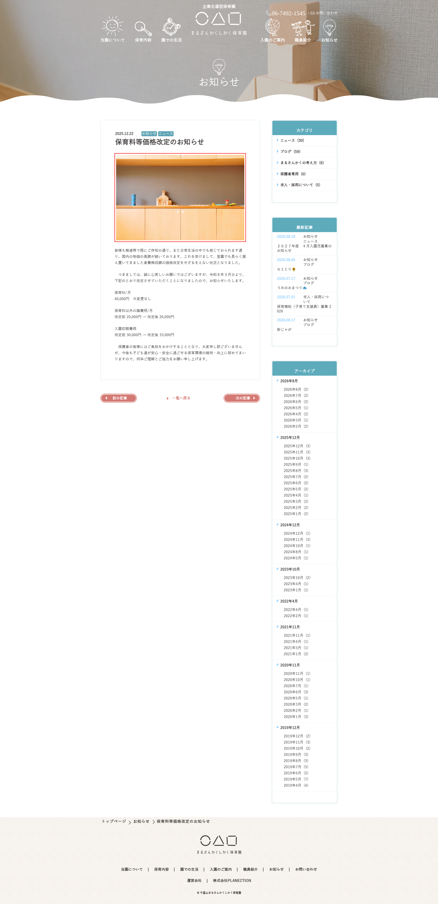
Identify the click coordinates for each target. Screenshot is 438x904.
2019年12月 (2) (297, 736)
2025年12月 (290, 438)
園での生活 (171, 40)
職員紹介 (303, 40)
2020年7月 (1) (296, 686)
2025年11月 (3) (297, 452)
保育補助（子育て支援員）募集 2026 (304, 309)
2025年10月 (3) (297, 458)
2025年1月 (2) (296, 514)
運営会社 (194, 881)
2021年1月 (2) (296, 654)
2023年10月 (290, 569)
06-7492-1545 (288, 13)
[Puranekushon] (219, 23)
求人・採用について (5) (300, 185)
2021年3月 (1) (296, 648)
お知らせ (329, 40)
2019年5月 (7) (296, 779)
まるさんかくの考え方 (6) (302, 163)
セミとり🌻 (286, 269)
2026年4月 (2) (296, 414)
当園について (112, 40)
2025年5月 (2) (296, 489)
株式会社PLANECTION (232, 881)
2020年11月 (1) (297, 674)
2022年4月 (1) (296, 610)
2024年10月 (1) (297, 546)
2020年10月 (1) (297, 680)
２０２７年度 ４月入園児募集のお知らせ (304, 248)
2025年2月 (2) (296, 508)
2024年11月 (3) (297, 540)
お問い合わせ (327, 13)
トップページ (115, 821)
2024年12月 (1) (297, 534)
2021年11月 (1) (297, 636)
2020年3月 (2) (296, 704)
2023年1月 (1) (296, 590)
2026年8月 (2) (296, 390)
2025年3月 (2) (296, 502)
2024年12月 (290, 525)
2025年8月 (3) (296, 471)
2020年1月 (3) (296, 717)
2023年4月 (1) (296, 584)
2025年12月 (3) (297, 446)
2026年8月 (289, 381)
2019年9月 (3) (296, 755)
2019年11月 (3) (297, 742)
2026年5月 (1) (296, 408)
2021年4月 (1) (296, 642)
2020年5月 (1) (296, 698)
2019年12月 (290, 728)
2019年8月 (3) (296, 761)
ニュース (166, 134)
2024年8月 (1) (296, 552)
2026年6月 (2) (296, 402)
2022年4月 (289, 601)
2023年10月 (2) (297, 578)
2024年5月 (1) (296, 558)
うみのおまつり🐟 (292, 288)
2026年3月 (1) (296, 420)
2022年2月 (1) (296, 616)
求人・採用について (316, 299)
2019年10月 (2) (297, 749)
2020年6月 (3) (296, 692)
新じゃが (284, 330)
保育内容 (143, 40)
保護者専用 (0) (293, 174)
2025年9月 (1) (296, 465)
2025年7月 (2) (296, 477)
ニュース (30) (292, 141)
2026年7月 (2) (296, 396)
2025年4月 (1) (296, 495)
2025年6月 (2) (296, 483)
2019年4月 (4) (296, 785)
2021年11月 (290, 627)
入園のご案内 (272, 40)
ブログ (308, 265)
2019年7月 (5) (296, 767)
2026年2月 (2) (296, 426)
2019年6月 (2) (296, 773)
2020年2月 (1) (296, 711)
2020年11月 (290, 665)
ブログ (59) (290, 152)
